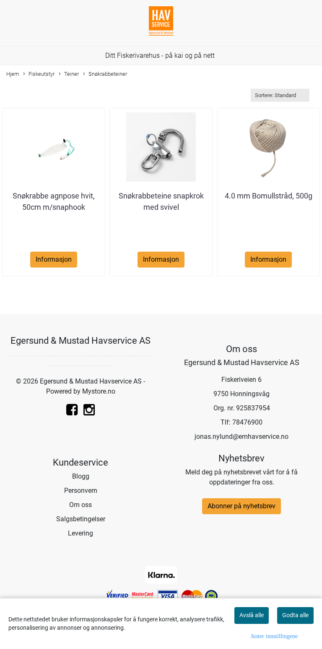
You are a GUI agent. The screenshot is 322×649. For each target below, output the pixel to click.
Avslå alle (251, 615)
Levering (80, 533)
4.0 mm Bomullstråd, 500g (268, 195)
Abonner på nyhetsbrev (241, 506)
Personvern (80, 490)
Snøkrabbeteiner (107, 74)
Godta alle (295, 615)
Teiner (71, 74)
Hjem (12, 74)
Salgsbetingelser (80, 519)
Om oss (80, 505)
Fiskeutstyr (42, 74)
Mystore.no (98, 391)
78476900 (247, 422)
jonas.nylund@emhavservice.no (241, 436)
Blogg (80, 476)
